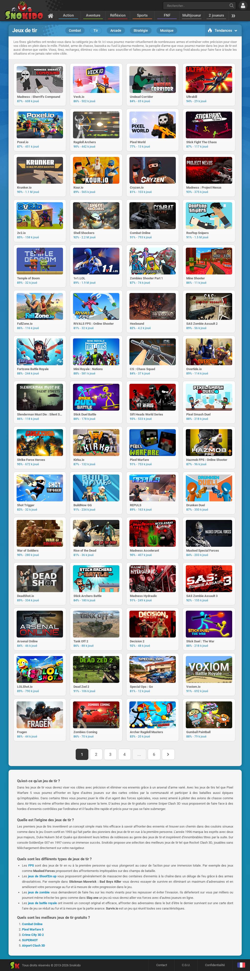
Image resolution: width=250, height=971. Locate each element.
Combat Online (32, 924)
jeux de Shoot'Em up (42, 876)
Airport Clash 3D (33, 945)
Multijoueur (191, 15)
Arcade (115, 30)
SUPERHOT (30, 940)
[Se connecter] (243, 5)
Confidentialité (215, 965)
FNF (167, 15)
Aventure (93, 15)
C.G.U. (186, 965)
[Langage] (241, 965)
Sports (142, 15)
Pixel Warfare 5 (32, 929)
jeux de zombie (39, 892)
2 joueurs (216, 15)
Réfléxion (117, 15)
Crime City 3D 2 (33, 935)
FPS (31, 865)
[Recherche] (231, 5)
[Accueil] (50, 15)
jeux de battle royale (42, 903)
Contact (161, 965)
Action (68, 15)
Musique (167, 30)
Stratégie (141, 30)
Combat (75, 30)
